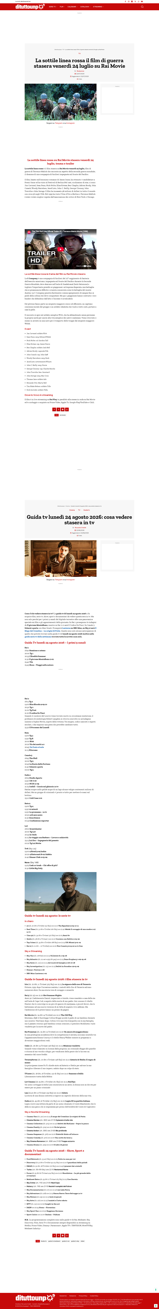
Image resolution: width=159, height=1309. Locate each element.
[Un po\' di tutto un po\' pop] (30, 7)
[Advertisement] (79, 27)
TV (63, 49)
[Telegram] (132, 1)
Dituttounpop (58, 49)
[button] (142, 6)
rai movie (63, 415)
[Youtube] (142, 1)
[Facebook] (125, 1)
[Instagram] (128, 1)
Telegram (58, 123)
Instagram (70, 123)
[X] (135, 1)
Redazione (80, 71)
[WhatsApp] (138, 1)
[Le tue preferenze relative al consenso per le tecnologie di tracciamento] (156, 1306)
